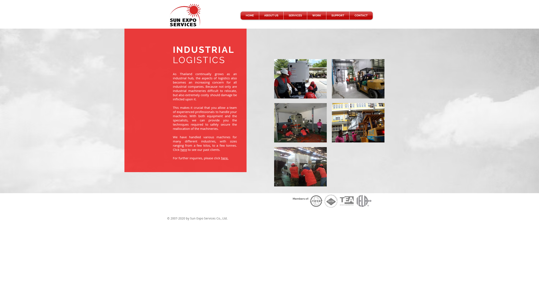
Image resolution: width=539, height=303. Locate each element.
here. (224, 158)
